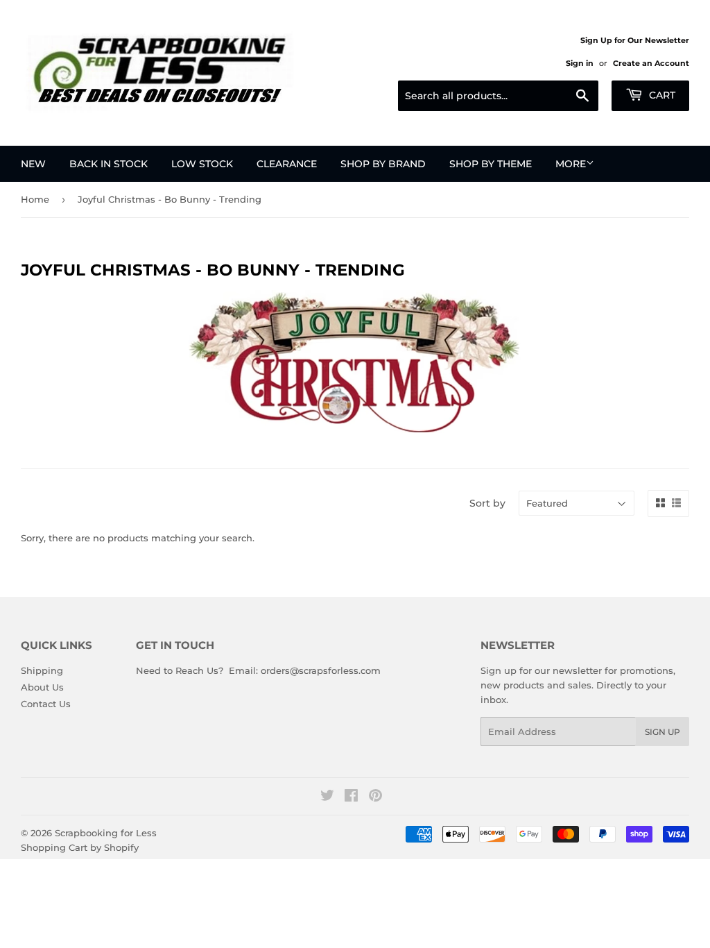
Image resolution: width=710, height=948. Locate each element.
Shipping (42, 670)
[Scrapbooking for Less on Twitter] (327, 797)
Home (35, 199)
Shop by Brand (383, 164)
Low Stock (202, 164)
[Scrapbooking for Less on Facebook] (351, 797)
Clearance (287, 164)
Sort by (487, 503)
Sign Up (662, 732)
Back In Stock (108, 164)
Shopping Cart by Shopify (80, 847)
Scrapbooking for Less (106, 832)
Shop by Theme (490, 164)
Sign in (580, 63)
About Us (42, 687)
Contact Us (46, 703)
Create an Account (651, 63)
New (33, 164)
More (570, 164)
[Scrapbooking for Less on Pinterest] (375, 797)
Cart (660, 95)
